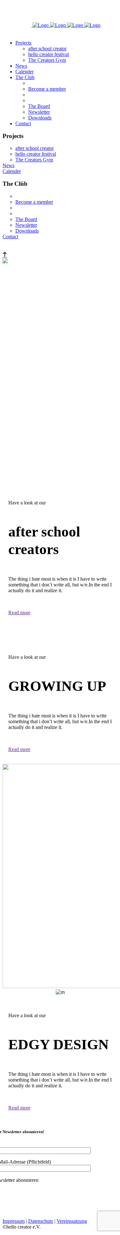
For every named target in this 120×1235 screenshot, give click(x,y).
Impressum (14, 1221)
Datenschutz (40, 1221)
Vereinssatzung (72, 1221)
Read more (19, 612)
